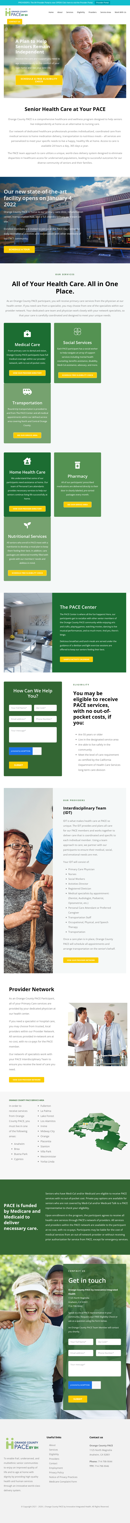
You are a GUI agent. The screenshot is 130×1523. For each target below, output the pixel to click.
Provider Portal (102, 3)
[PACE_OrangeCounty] (22, 1436)
